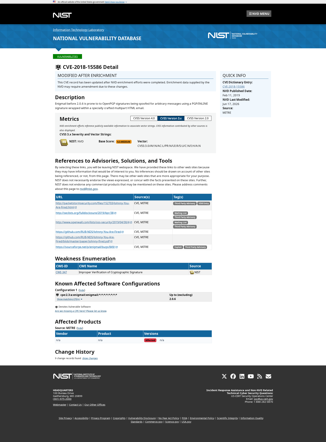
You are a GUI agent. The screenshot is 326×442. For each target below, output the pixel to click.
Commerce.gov (153, 421)
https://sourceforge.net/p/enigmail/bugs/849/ (85, 247)
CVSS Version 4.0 (144, 118)
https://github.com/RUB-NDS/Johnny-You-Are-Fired (88, 232)
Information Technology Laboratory (78, 30)
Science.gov (172, 421)
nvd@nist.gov (89, 189)
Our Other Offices (94, 404)
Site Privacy (65, 418)
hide (81, 290)
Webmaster (59, 404)
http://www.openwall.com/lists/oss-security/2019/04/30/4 (92, 222)
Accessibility (81, 418)
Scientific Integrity (227, 418)
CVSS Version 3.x (171, 118)
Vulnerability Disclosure (142, 418)
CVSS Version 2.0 (198, 118)
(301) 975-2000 (62, 398)
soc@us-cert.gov (263, 398)
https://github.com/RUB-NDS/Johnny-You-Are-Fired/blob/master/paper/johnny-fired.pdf (85, 239)
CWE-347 (61, 272)
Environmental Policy (202, 418)
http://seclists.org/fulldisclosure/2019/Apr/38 (85, 213)
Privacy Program (100, 418)
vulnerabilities (67, 56)
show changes (90, 358)
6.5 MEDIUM (123, 141)
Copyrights (119, 418)
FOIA (184, 418)
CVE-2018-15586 (234, 86)
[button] (259, 13)
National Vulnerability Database (97, 38)
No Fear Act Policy (168, 418)
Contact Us (75, 404)
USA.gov (186, 421)
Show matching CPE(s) (68, 299)
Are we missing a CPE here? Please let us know (80, 311)
